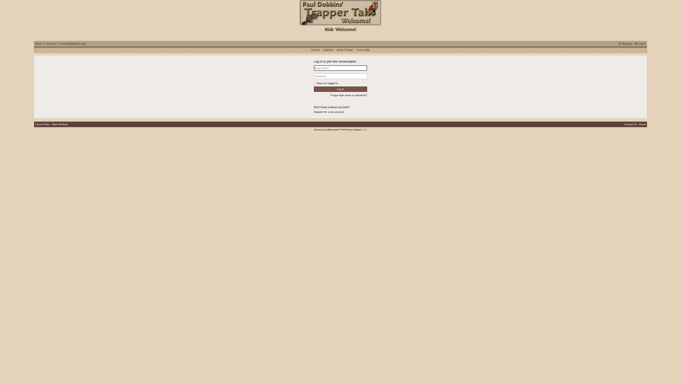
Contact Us (630, 124)
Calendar (328, 50)
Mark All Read (60, 124)
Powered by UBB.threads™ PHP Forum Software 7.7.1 (340, 130)
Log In (641, 43)
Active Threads (345, 50)
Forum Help (363, 50)
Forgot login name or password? (349, 95)
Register (626, 43)
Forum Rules (42, 124)
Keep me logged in (327, 83)
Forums (51, 43)
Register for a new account (329, 111)
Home (38, 43)
